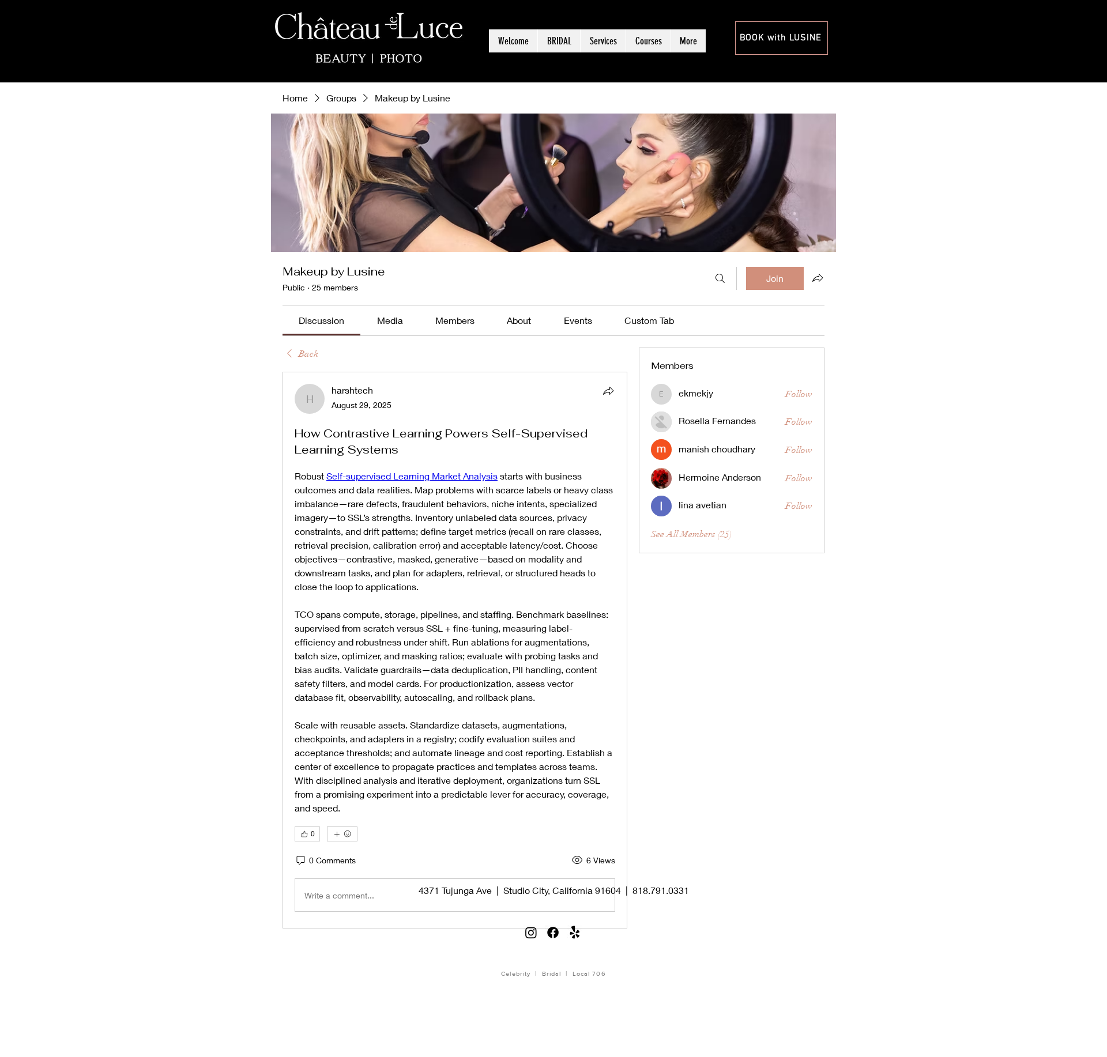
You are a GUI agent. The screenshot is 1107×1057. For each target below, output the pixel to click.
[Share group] (817, 278)
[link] (321, 320)
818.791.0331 (660, 890)
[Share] (608, 391)
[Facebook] (552, 932)
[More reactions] (342, 833)
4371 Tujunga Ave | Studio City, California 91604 (520, 890)
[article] (455, 650)
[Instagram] (531, 932)
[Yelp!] (574, 932)
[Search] (720, 278)
